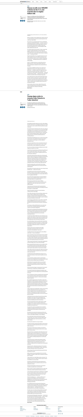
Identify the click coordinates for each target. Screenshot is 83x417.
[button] (41, 405)
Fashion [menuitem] (50, 1)
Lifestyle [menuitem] (45, 1)
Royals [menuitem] (41, 1)
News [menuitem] (33, 1)
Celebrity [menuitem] (37, 1)
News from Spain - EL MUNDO (62, 0)
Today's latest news (56, 0)
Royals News (44, 0)
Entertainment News (40, 0)
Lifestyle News (36, 0)
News (21, 3)
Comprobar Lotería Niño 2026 (26, 0)
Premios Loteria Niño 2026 (31, 0)
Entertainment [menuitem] (55, 1)
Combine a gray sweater (48, 0)
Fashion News (52, 0)
